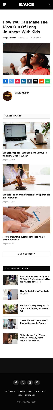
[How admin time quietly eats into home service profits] (26, 219)
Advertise (10, 391)
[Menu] (4, 4)
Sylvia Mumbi (10, 38)
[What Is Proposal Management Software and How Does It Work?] (26, 135)
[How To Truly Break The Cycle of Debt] (10, 294)
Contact (41, 391)
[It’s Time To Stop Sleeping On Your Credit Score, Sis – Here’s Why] (10, 309)
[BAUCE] (26, 4)
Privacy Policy (25, 391)
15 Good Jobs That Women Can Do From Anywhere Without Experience (33, 338)
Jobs (20, 395)
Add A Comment (26, 254)
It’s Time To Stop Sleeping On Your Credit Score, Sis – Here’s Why (35, 308)
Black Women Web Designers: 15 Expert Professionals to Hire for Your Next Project (35, 279)
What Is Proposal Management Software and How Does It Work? (25, 154)
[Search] (48, 4)
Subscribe (30, 395)
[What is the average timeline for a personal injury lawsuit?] (26, 177)
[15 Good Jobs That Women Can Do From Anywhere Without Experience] (10, 338)
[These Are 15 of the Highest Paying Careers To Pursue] (10, 324)
